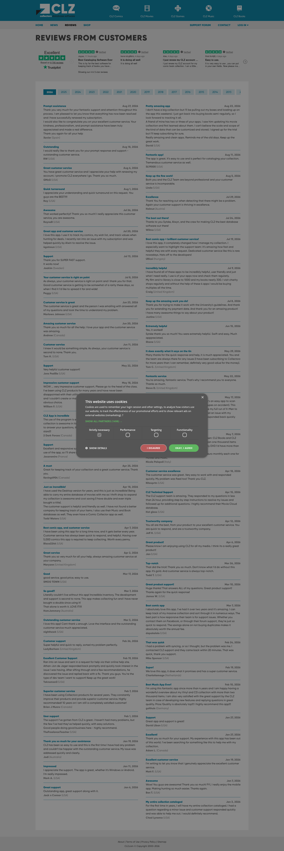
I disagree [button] (153, 448)
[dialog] (142, 425)
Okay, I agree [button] (183, 448)
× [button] (202, 397)
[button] (142, 421)
